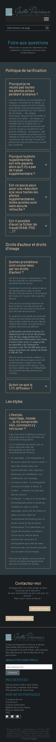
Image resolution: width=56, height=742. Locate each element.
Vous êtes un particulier (19, 618)
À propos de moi (14, 699)
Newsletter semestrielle (22, 660)
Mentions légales (30, 739)
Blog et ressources (15, 710)
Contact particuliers (15, 704)
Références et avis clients (18, 707)
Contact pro (11, 702)
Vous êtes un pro (39, 608)
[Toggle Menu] (46, 18)
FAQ (8, 712)
